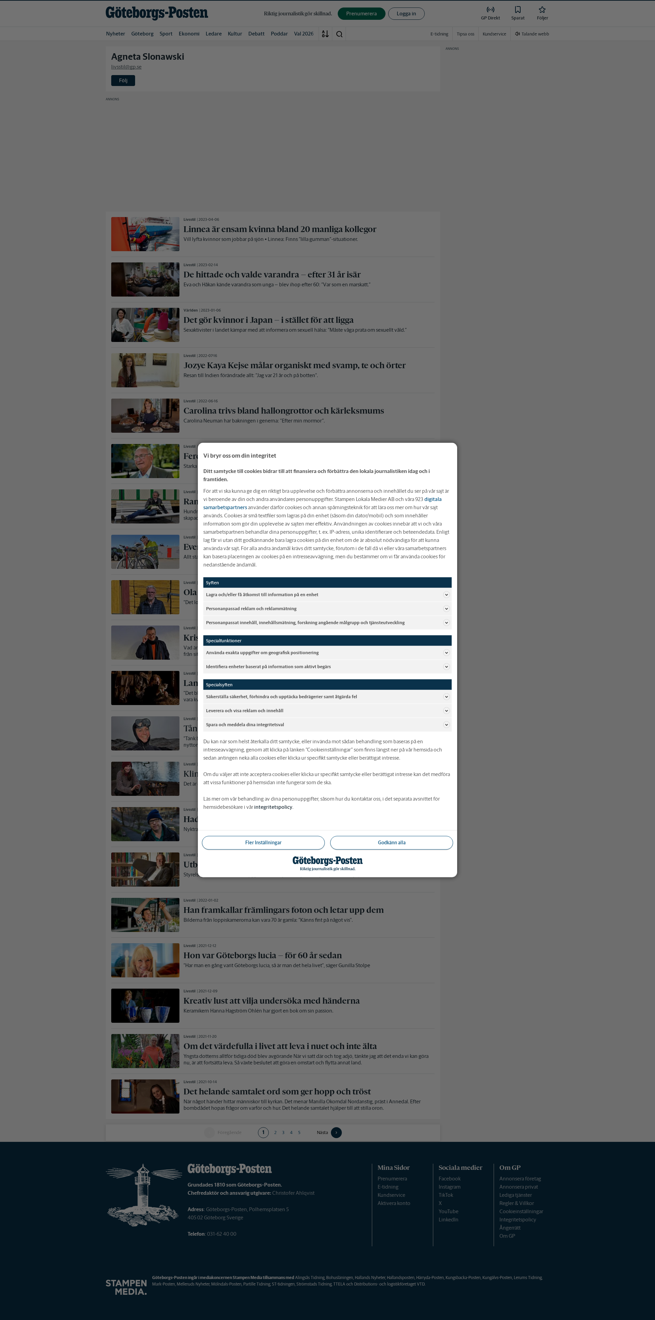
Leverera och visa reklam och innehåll (244, 710)
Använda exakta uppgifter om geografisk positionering (262, 652)
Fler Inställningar (263, 843)
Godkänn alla (392, 843)
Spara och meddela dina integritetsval (245, 724)
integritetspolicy (273, 807)
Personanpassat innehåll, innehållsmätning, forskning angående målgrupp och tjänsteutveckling (305, 622)
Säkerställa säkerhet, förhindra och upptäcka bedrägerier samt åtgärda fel (281, 696)
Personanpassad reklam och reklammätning (251, 608)
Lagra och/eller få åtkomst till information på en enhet (262, 594)
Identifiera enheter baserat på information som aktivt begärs (268, 666)
